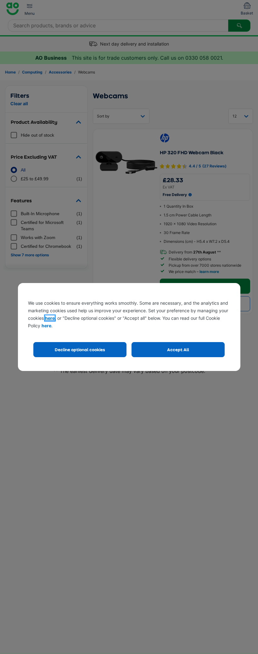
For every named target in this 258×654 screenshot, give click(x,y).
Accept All (178, 349)
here (50, 318)
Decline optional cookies (80, 349)
